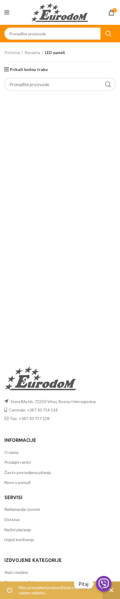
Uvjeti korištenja (19, 539)
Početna (12, 52)
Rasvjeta (32, 52)
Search (108, 33)
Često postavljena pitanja (27, 472)
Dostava (12, 519)
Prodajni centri (17, 462)
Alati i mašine (16, 572)
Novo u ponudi (17, 482)
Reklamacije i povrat (22, 509)
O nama (11, 452)
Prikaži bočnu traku (29, 69)
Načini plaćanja (17, 529)
